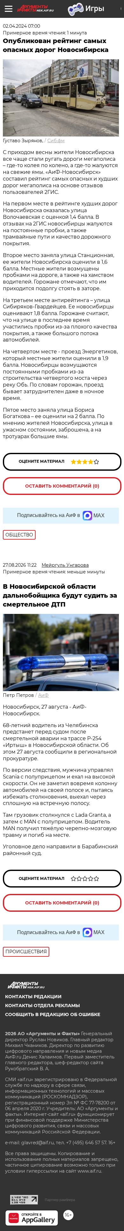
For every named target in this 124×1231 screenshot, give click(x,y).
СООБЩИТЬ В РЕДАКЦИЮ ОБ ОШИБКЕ (52, 1014)
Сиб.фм (56, 141)
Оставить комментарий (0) (62, 486)
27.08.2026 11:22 (20, 565)
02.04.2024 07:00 (21, 26)
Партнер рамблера (60, 1200)
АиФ (43, 695)
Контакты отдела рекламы (42, 1005)
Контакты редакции (33, 996)
